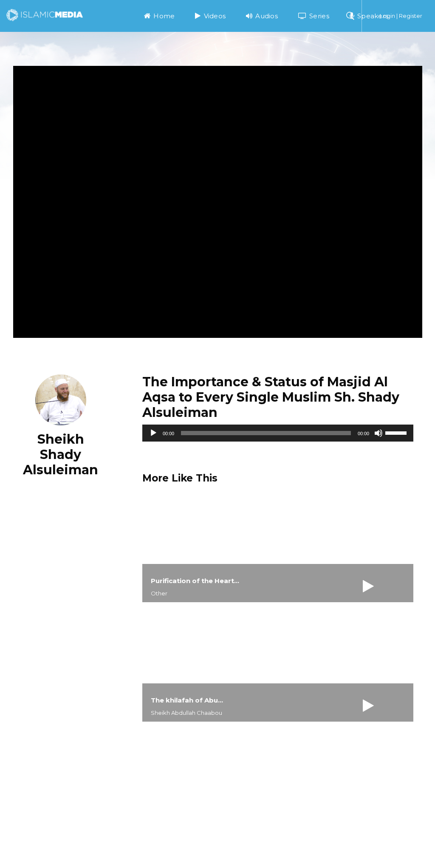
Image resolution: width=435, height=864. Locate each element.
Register (410, 15)
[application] (277, 433)
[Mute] (378, 433)
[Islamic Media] (44, 14)
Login (387, 15)
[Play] (153, 433)
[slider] (397, 432)
